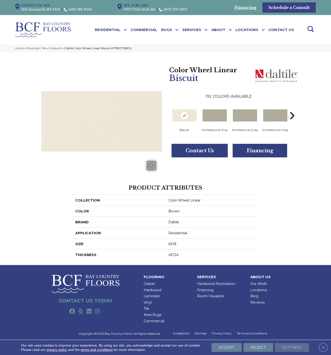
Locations (247, 29)
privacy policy (57, 350)
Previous (166, 108)
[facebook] (72, 311)
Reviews (257, 302)
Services (191, 29)
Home (19, 48)
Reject (258, 347)
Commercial (144, 29)
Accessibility (181, 333)
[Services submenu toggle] (206, 29)
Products (55, 48)
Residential (107, 29)
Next (292, 108)
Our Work (258, 284)
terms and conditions (97, 350)
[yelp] (80, 311)
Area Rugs (152, 315)
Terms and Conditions (252, 333)
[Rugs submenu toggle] (177, 29)
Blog (254, 296)
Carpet (149, 284)
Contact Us (281, 29)
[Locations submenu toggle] (263, 29)
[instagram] (97, 311)
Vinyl (148, 302)
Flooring (32, 48)
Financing (260, 150)
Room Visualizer (210, 296)
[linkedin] (89, 311)
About (218, 29)
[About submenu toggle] (230, 29)
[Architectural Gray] (214, 115)
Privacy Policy (222, 333)
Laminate (152, 296)
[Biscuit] (184, 115)
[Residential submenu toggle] (125, 29)
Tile (43, 48)
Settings (292, 347)
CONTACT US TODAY (85, 301)
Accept (226, 347)
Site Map (201, 333)
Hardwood (152, 290)
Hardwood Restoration (216, 284)
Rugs (166, 29)
